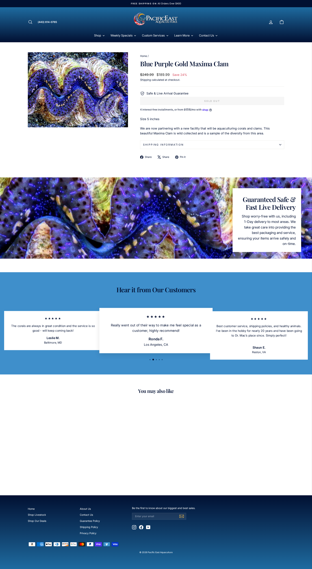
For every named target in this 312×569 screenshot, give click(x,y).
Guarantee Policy (90, 520)
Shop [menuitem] (97, 35)
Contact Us (86, 514)
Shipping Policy (89, 527)
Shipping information (163, 144)
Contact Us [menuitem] (206, 35)
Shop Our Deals (37, 520)
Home (143, 55)
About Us (85, 508)
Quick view (58, 460)
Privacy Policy (88, 533)
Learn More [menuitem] (182, 35)
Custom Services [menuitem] (153, 35)
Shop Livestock (37, 514)
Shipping (145, 79)
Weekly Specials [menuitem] (121, 35)
